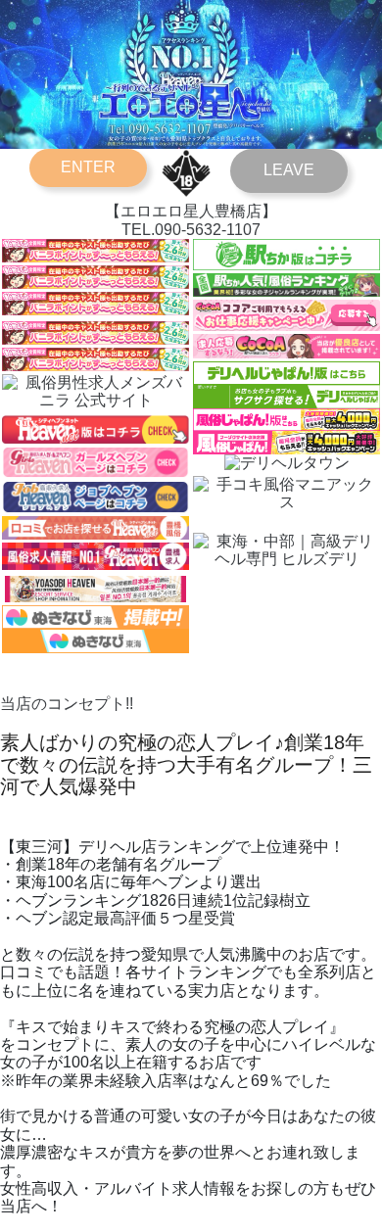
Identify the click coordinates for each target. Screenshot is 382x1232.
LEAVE (288, 170)
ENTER (88, 167)
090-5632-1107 (208, 229)
